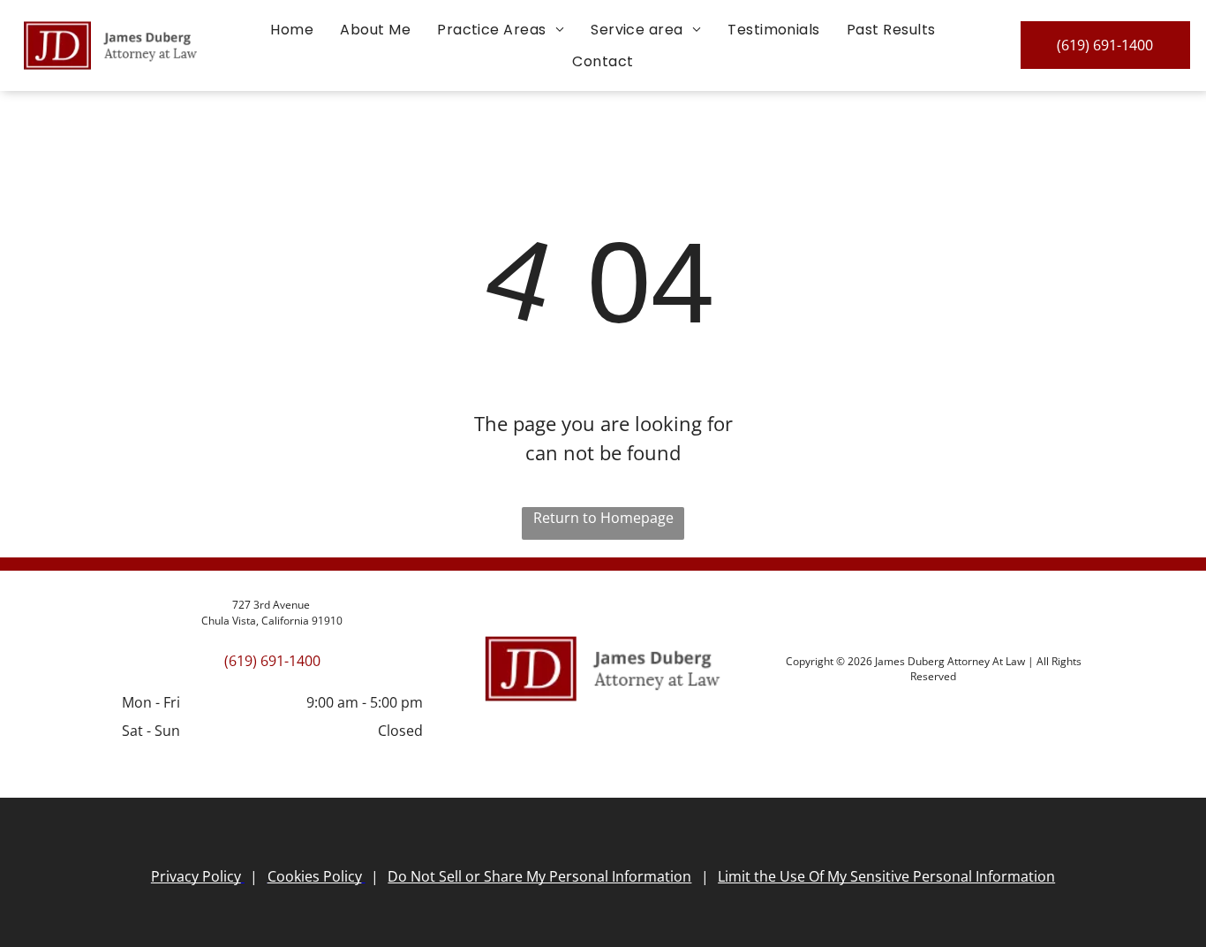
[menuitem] (292, 29)
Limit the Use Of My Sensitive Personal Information (886, 876)
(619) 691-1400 (272, 660)
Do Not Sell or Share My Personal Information (539, 876)
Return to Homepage (603, 517)
